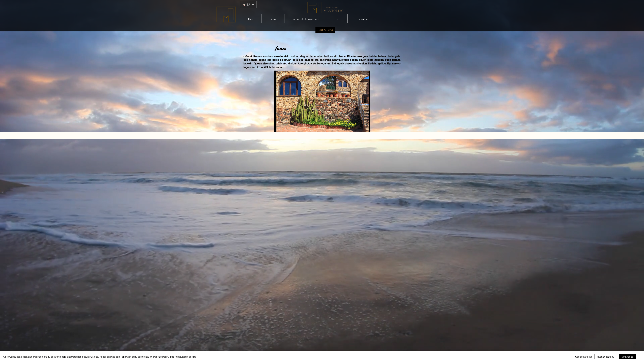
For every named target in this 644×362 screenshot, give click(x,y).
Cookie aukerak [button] (583, 356)
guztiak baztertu (605, 356)
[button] (322, 101)
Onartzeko (627, 356)
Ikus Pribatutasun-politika (183, 356)
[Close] (640, 356)
